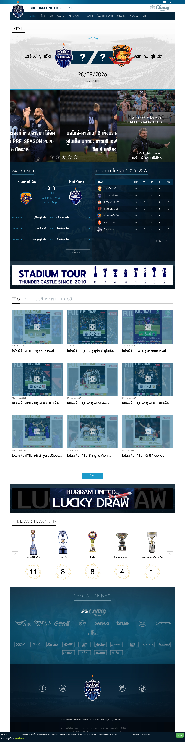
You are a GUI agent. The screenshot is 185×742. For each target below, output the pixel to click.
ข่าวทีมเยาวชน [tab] (45, 299)
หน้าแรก (33, 15)
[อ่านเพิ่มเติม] (19, 738)
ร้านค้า (145, 15)
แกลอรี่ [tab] (66, 299)
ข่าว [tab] (27, 299)
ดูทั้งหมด (92, 476)
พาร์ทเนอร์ (134, 15)
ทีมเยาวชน (89, 15)
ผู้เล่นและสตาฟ (74, 15)
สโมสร (42, 15)
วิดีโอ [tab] (16, 299)
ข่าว (51, 15)
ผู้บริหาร (60, 15)
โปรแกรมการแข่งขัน (105, 15)
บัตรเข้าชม (121, 15)
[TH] (164, 2)
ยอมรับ (180, 735)
